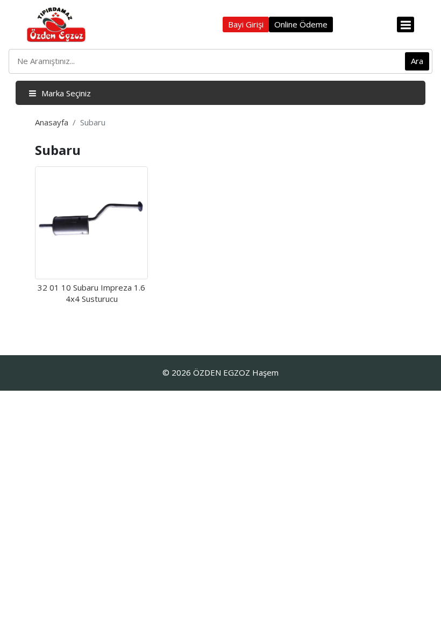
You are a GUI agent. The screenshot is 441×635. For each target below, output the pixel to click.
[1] (405, 24)
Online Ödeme (301, 24)
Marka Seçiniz (65, 93)
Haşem (265, 372)
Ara (417, 60)
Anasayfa (51, 122)
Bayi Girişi (246, 24)
